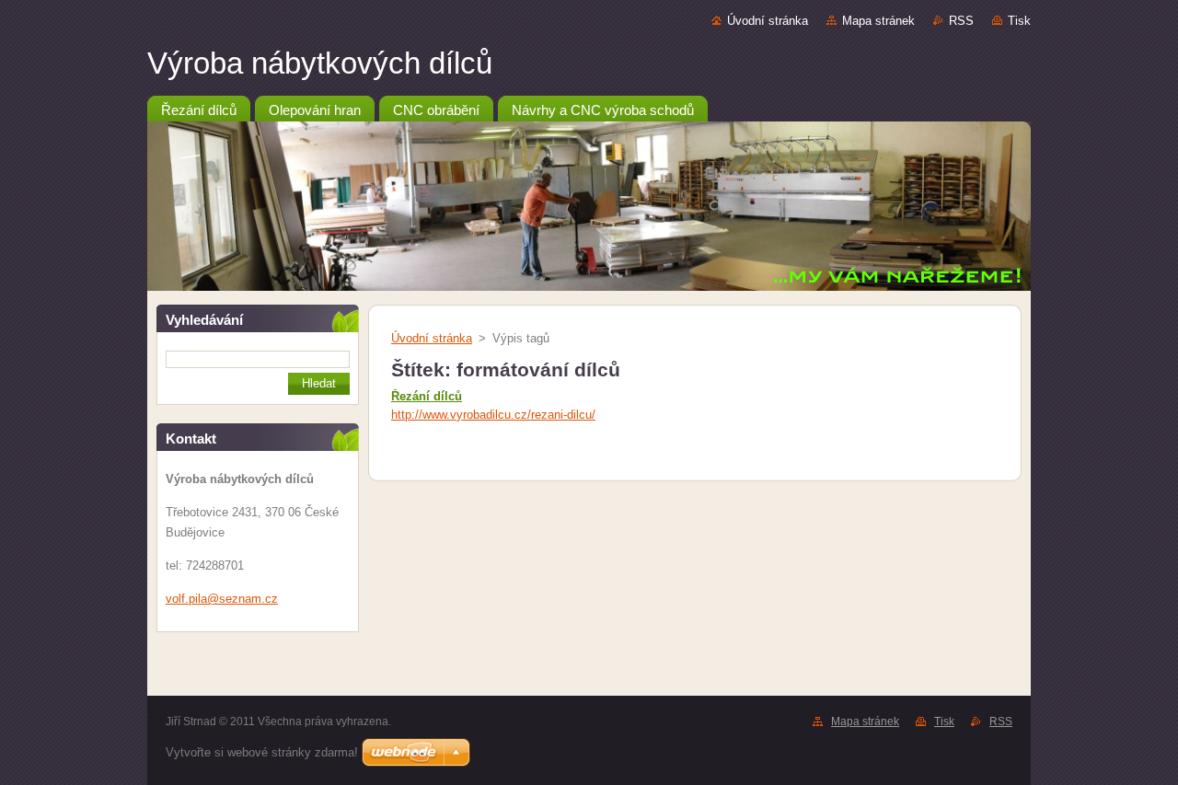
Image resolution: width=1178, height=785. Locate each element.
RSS (961, 21)
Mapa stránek (878, 21)
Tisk (1019, 21)
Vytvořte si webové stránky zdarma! (262, 752)
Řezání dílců (426, 396)
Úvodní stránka (767, 21)
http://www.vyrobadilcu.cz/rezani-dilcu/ (493, 414)
